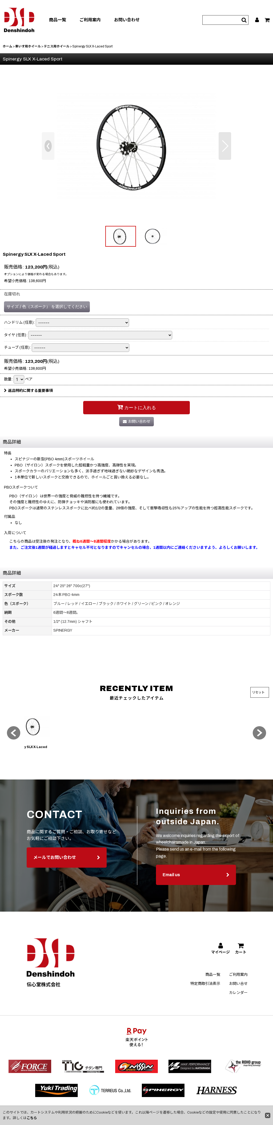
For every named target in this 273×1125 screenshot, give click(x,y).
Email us (171, 874)
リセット (258, 692)
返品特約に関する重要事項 (30, 391)
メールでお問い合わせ (54, 857)
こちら (32, 1118)
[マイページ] (257, 20)
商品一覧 (57, 20)
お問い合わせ (127, 20)
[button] (48, 146)
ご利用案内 (90, 20)
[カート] (267, 20)
